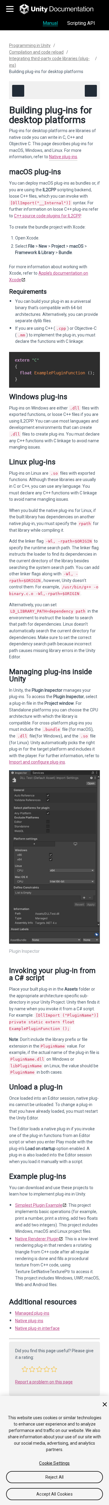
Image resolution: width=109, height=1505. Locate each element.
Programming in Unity (30, 45)
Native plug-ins (63, 156)
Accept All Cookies (54, 1494)
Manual (50, 23)
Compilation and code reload (36, 52)
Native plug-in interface (37, 1328)
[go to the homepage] (61, 9)
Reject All (54, 1477)
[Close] (104, 1404)
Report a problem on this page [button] (44, 1382)
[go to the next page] (91, 91)
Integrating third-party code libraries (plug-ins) (49, 62)
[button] (24, 1369)
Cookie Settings (54, 1463)
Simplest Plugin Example (38, 1205)
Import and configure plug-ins (37, 762)
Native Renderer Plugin (37, 1238)
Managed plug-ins (32, 1313)
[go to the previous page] (18, 91)
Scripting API (81, 23)
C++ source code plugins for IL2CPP (47, 215)
